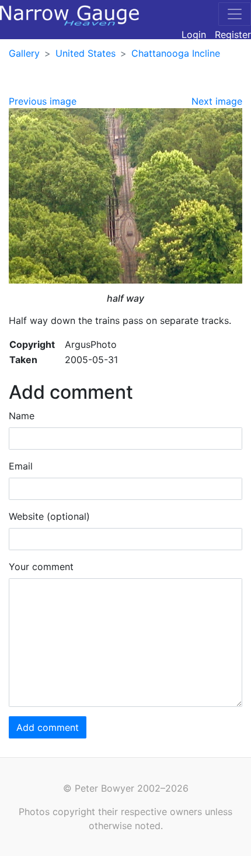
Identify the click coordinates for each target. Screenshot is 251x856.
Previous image (42, 101)
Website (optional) (49, 516)
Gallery (24, 53)
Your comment (41, 566)
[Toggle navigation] (234, 14)
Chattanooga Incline (175, 53)
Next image (216, 101)
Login (194, 34)
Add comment (47, 727)
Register (233, 34)
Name (21, 416)
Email (21, 466)
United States (85, 53)
